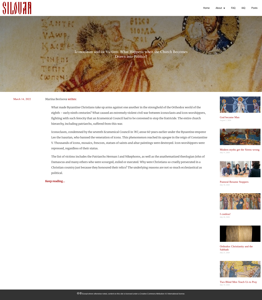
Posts (254, 8)
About (219, 8)
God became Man (229, 117)
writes (72, 99)
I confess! (225, 214)
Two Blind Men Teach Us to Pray (238, 281)
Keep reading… (55, 181)
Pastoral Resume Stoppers (234, 181)
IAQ (243, 8)
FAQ (233, 8)
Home (206, 8)
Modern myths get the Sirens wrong (239, 149)
